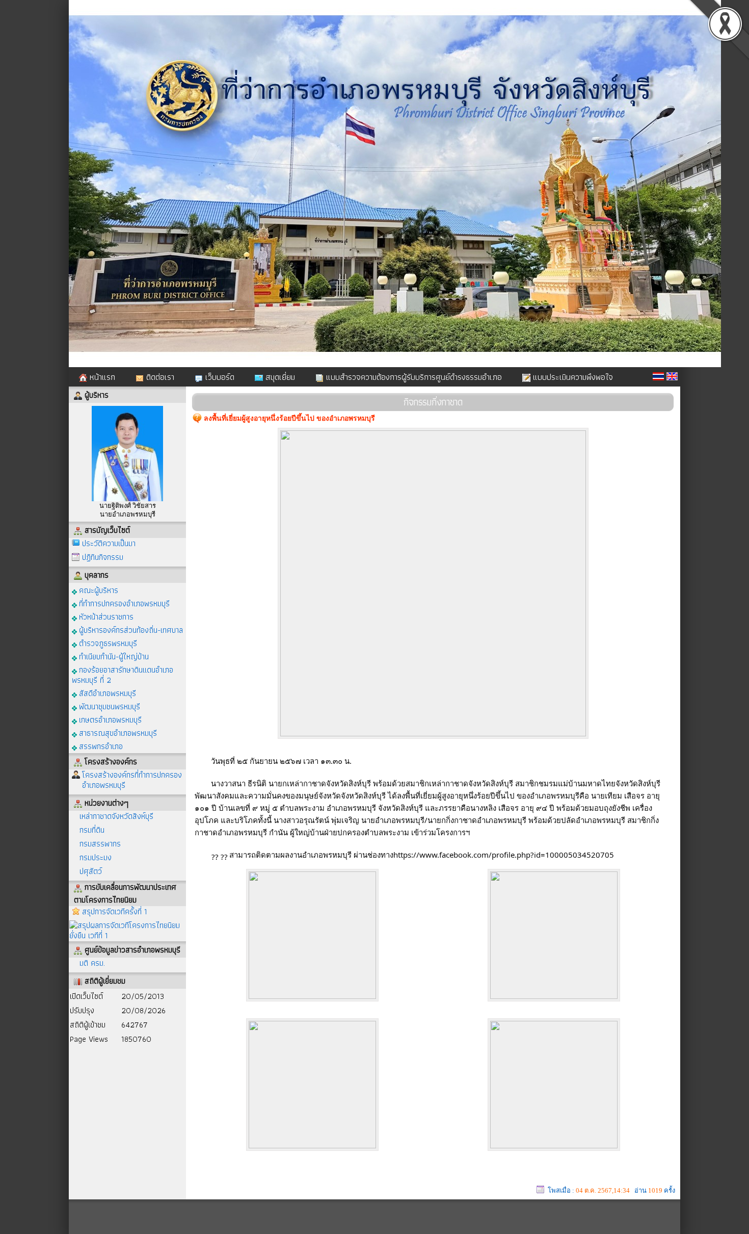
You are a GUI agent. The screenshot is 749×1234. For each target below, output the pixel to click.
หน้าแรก (101, 377)
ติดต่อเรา (159, 377)
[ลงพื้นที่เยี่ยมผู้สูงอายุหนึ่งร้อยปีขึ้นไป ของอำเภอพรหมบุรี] (433, 734)
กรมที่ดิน (91, 830)
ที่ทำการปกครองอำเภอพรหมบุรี (123, 603)
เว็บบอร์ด (218, 377)
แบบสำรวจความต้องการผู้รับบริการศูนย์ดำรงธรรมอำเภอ (413, 377)
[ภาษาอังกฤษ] (672, 376)
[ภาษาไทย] (658, 376)
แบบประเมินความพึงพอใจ (571, 377)
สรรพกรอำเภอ (100, 746)
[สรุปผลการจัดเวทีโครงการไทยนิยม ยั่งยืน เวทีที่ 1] (127, 929)
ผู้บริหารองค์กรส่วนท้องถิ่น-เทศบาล (130, 629)
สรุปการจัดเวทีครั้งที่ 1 (114, 911)
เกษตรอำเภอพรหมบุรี (109, 719)
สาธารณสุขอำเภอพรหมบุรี (117, 732)
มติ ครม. (92, 963)
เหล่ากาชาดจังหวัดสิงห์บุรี (116, 816)
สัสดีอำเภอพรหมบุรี (106, 693)
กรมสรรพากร (100, 843)
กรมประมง (95, 857)
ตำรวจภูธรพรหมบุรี (107, 643)
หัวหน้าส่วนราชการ (105, 616)
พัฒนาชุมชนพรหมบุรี (108, 706)
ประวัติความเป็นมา (109, 543)
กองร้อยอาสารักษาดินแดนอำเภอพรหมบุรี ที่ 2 (122, 674)
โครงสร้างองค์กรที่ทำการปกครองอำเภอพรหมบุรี (132, 779)
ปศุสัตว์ (90, 871)
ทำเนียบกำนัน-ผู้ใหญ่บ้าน (113, 656)
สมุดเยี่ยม (279, 377)
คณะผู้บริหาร (97, 590)
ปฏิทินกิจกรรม (102, 557)
